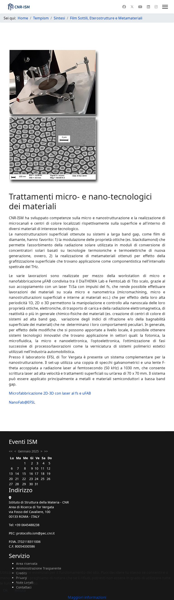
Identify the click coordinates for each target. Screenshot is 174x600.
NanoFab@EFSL (22, 402)
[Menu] (165, 7)
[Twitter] (132, 6)
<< (10, 451)
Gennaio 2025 (28, 451)
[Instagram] (156, 6)
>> (46, 451)
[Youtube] (140, 6)
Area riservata (26, 563)
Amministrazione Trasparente (38, 568)
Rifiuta (20, 590)
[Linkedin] (148, 6)
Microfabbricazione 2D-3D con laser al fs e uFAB (50, 393)
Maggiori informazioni (87, 597)
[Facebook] (124, 6)
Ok (5, 590)
